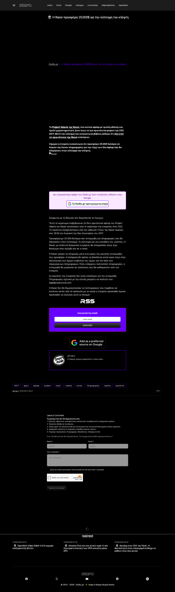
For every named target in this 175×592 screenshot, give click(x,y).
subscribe (87, 325)
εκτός (79, 386)
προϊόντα (120, 386)
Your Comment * (53, 452)
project (47, 386)
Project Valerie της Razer (66, 127)
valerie (68, 386)
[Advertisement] (87, 44)
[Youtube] (87, 578)
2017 (16, 386)
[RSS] (147, 578)
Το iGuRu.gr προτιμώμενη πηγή (90, 203)
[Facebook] (27, 578)
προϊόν (107, 386)
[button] (14, 5)
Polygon (99, 218)
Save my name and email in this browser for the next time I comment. (77, 470)
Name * (50, 441)
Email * (91, 441)
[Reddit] (117, 578)
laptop (36, 386)
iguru (26, 386)
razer (58, 386)
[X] (57, 578)
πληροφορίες (93, 386)
